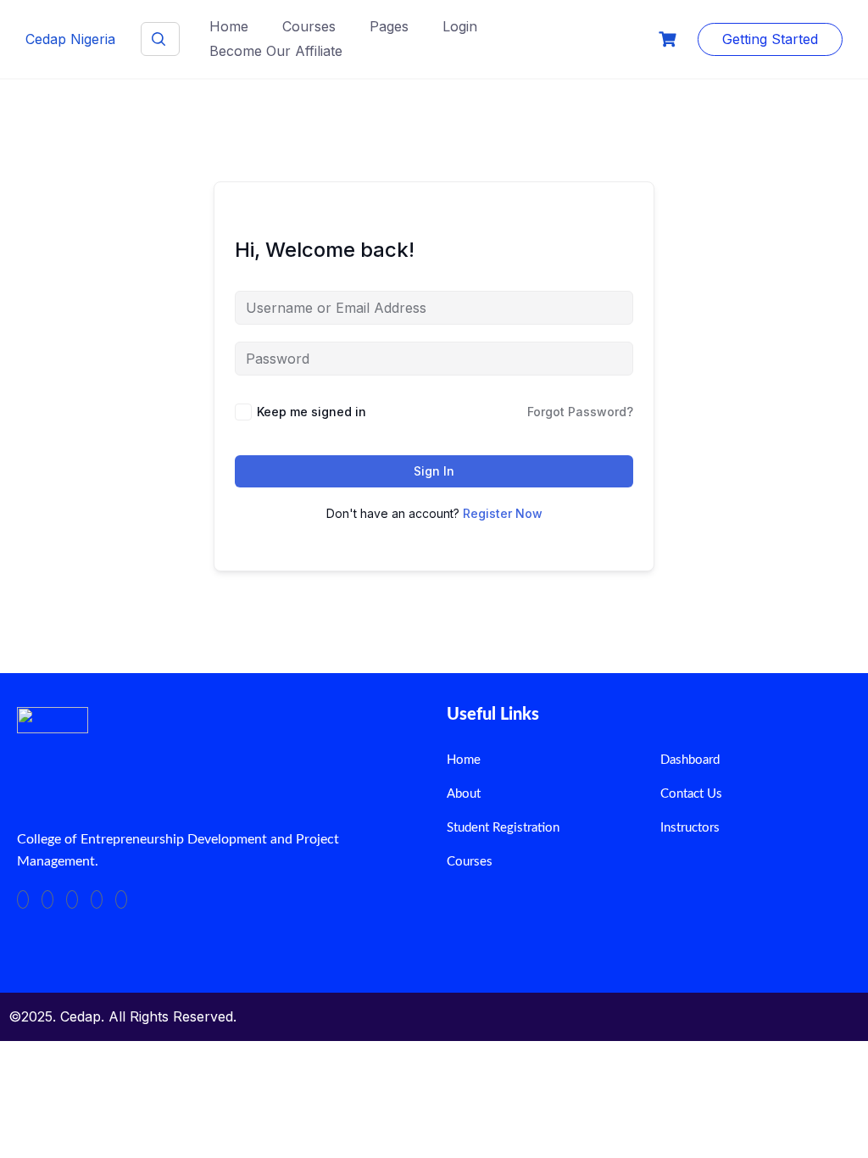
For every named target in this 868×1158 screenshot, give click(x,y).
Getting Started (770, 39)
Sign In (434, 471)
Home (228, 26)
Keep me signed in (311, 411)
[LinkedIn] (72, 899)
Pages (389, 26)
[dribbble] (97, 899)
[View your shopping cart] (670, 39)
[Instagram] (121, 899)
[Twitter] (47, 899)
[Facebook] (23, 899)
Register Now (502, 513)
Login (459, 26)
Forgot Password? (580, 411)
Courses (309, 26)
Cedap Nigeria (70, 39)
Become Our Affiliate (275, 50)
